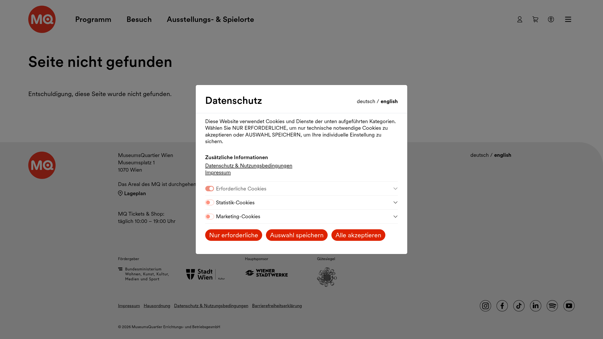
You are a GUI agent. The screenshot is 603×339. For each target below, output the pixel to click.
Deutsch (367, 101)
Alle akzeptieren (358, 235)
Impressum (218, 172)
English (389, 101)
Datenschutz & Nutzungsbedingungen (248, 165)
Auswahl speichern (297, 235)
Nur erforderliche (233, 235)
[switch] (209, 202)
